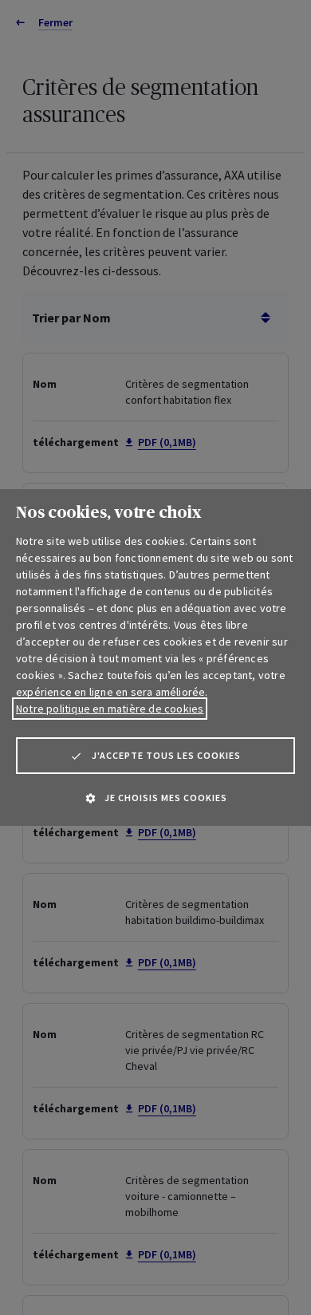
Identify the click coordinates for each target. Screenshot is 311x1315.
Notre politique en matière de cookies (109, 708)
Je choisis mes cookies (165, 798)
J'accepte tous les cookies (166, 755)
